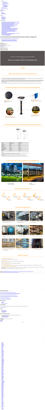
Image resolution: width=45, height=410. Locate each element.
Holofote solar (3, 18)
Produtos (3, 12)
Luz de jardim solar (4, 17)
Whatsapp (1, 320)
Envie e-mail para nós (2, 46)
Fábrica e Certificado (5, 2)
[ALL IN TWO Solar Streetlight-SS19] (4, 297)
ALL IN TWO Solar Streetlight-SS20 (6, 27)
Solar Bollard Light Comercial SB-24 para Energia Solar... (8, 26)
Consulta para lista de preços (3, 307)
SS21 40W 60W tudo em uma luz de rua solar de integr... (8, 22)
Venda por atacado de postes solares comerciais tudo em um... (9, 296)
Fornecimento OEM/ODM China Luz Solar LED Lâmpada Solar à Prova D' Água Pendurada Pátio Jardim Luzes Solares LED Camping (18, 271)
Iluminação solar (3, 13)
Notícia (2, 7)
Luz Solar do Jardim (5, 5)
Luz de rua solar (5, 4)
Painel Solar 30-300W (4, 32)
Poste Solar (3, 16)
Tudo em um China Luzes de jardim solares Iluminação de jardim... (10, 293)
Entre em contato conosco (4, 8)
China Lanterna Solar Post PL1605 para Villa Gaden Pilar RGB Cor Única (11, 272)
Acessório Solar (3, 19)
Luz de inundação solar (5, 6)
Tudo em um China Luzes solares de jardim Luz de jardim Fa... (9, 31)
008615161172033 (6, 315)
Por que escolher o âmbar (6, 3)
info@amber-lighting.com (6, 316)
